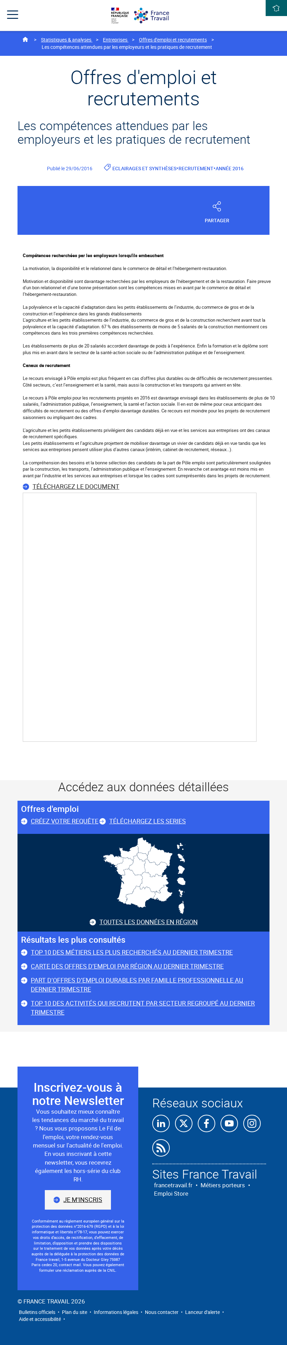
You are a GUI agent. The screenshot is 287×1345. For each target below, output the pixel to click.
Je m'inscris (82, 1199)
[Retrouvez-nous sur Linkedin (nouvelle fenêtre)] (161, 1123)
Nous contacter (161, 1312)
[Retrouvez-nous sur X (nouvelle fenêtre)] (183, 1123)
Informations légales (116, 1312)
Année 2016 (230, 168)
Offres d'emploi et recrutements (173, 39)
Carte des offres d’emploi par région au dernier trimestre (127, 966)
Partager (217, 220)
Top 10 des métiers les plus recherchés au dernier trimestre (132, 952)
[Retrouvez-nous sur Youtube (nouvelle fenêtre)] (229, 1123)
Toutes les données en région (148, 922)
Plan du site (74, 1312)
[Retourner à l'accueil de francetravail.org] (154, 15)
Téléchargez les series (147, 821)
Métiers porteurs (223, 1185)
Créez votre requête (64, 821)
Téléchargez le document (76, 486)
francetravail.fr (173, 1185)
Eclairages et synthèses (144, 168)
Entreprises (115, 39)
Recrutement (196, 168)
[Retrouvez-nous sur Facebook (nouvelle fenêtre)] (206, 1123)
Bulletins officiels (37, 1312)
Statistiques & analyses (66, 39)
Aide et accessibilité (40, 1319)
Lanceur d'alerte (202, 1312)
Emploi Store (171, 1193)
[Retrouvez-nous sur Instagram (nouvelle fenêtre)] (252, 1123)
